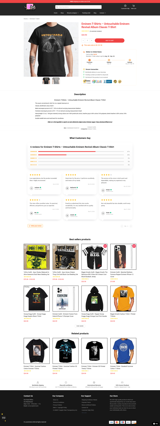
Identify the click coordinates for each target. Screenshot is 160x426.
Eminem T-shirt (34, 19)
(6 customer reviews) (96, 31)
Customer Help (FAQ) (88, 410)
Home (26, 19)
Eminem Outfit (92, 127)
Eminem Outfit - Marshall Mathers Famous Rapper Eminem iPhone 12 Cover (121, 274)
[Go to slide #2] (55, 80)
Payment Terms (86, 402)
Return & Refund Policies (89, 405)
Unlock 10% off (3, 418)
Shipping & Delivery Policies (89, 400)
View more (80, 326)
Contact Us (85, 407)
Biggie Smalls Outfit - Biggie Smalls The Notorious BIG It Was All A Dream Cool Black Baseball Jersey (94, 274)
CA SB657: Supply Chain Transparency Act (65, 410)
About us (55, 400)
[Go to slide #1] (46, 80)
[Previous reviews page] (122, 226)
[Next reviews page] (131, 226)
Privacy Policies (57, 405)
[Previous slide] (27, 49)
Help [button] (157, 423)
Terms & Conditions (58, 402)
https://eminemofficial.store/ (104, 122)
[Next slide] (76, 49)
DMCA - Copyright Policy (60, 407)
